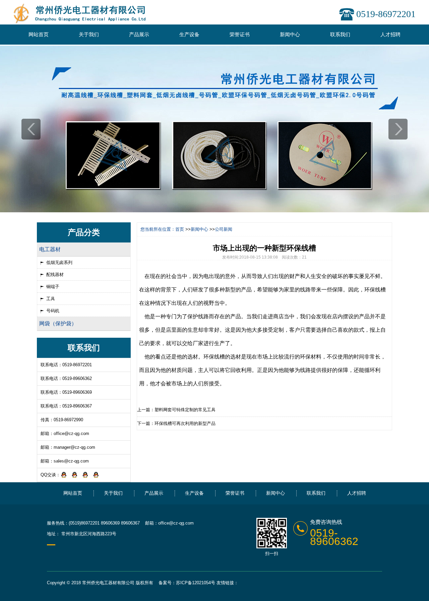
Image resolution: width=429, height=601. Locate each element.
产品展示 (139, 34)
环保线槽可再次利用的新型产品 (185, 423)
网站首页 (38, 34)
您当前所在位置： (157, 229)
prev (31, 129)
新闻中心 (290, 34)
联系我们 (340, 34)
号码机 (52, 310)
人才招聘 (390, 34)
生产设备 (189, 34)
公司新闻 (223, 229)
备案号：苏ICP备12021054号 (187, 582)
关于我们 (89, 34)
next (398, 129)
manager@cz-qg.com (74, 447)
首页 (179, 229)
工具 (50, 298)
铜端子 (52, 286)
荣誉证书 (240, 34)
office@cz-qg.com (71, 433)
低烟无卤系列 (59, 262)
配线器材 (55, 274)
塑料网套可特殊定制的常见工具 (185, 409)
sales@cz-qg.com (71, 460)
